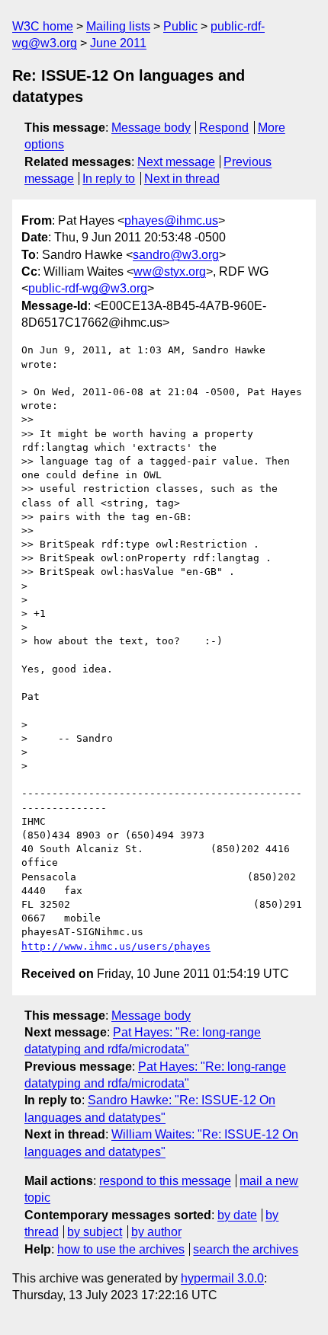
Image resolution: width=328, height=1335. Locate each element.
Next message (176, 161)
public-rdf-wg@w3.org (87, 288)
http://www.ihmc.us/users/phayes (116, 946)
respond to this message (165, 1180)
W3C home (42, 26)
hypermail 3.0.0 (222, 1278)
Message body (151, 127)
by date (237, 1215)
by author (156, 1231)
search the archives (245, 1249)
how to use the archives (121, 1249)
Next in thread (182, 178)
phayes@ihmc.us (171, 220)
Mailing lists (118, 26)
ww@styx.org (169, 271)
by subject (94, 1231)
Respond (224, 127)
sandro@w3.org (176, 254)
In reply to (108, 178)
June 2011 (118, 43)
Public (180, 26)
